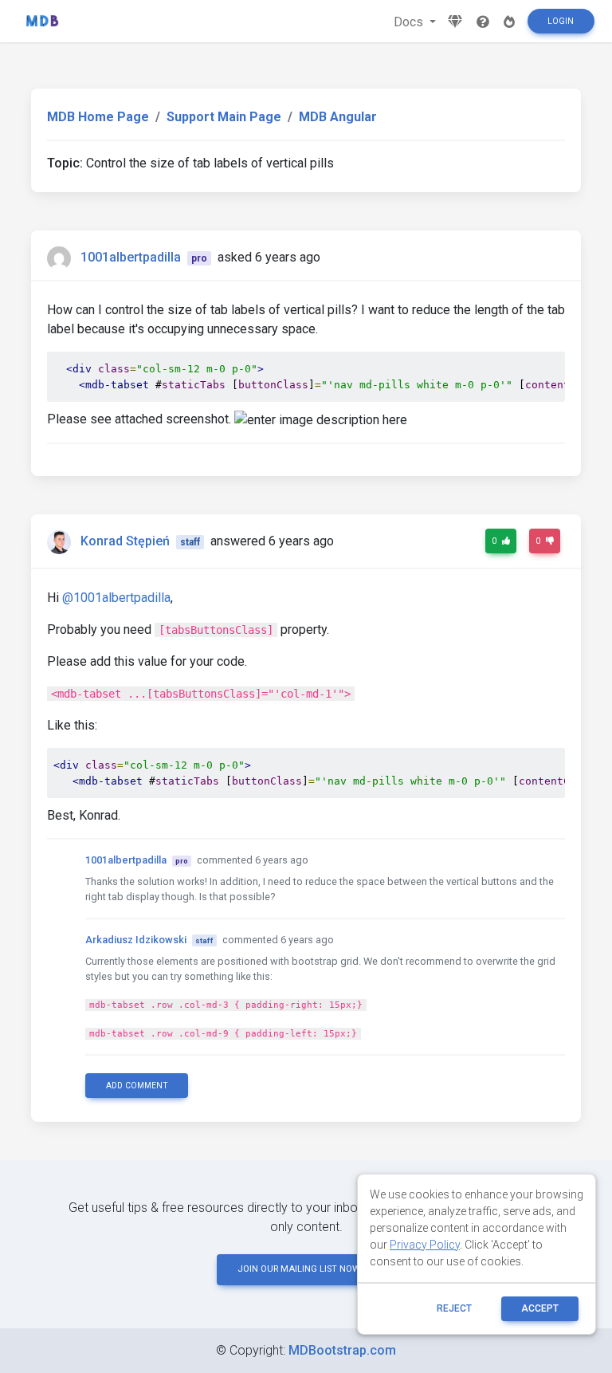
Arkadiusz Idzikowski (135, 940)
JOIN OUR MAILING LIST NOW (298, 1269)
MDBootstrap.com (342, 1350)
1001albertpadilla (130, 257)
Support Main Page (224, 116)
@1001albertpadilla (116, 597)
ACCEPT (540, 1308)
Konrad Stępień (125, 541)
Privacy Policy (425, 1244)
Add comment (137, 1085)
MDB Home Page (98, 116)
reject (454, 1308)
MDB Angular (338, 116)
